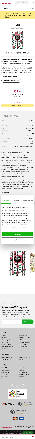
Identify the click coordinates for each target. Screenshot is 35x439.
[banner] (10, 2)
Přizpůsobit (16, 240)
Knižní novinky (23, 335)
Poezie (8, 21)
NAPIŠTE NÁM (29, 432)
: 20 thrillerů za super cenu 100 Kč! (18, 16)
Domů (3, 21)
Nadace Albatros (24, 374)
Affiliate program (24, 340)
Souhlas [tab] (6, 201)
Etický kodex (23, 372)
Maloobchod (5, 372)
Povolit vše (17, 234)
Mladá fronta (30, 138)
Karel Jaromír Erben (17, 28)
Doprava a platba (6, 344)
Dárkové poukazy (24, 338)
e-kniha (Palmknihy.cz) (11, 81)
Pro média (4, 379)
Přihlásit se (28, 322)
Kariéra (21, 370)
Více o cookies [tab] (28, 201)
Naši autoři (4, 338)
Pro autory (4, 374)
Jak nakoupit (5, 342)
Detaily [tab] (16, 201)
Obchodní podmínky (7, 340)
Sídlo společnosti (6, 359)
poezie (31, 120)
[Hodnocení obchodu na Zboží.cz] (8, 403)
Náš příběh (4, 368)
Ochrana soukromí (24, 342)
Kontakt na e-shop (6, 357)
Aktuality (4, 335)
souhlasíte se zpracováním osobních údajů (13, 317)
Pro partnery (5, 377)
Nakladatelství (5, 370)
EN (33, 3)
